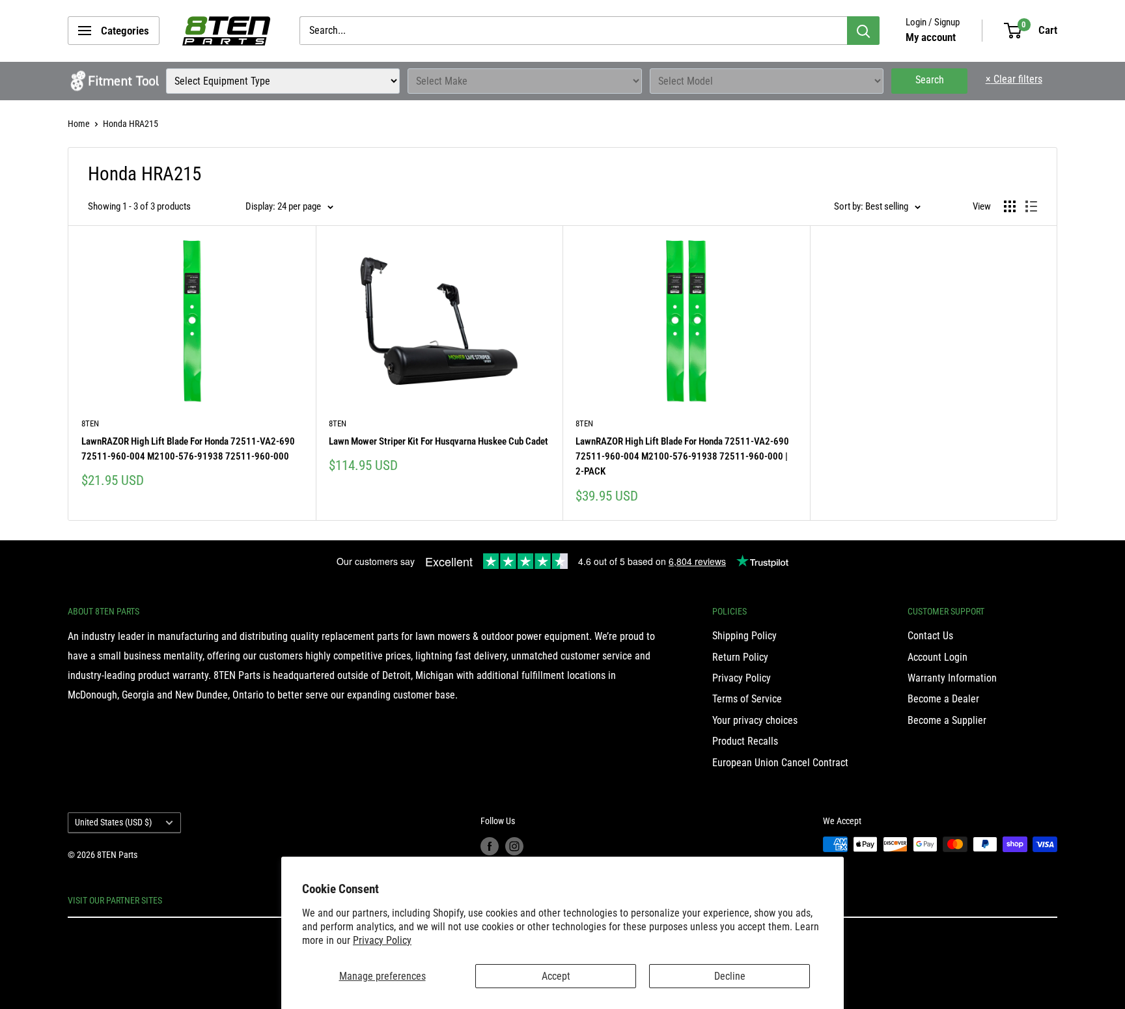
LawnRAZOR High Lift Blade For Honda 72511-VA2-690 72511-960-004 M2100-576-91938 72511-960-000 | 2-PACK (682, 456)
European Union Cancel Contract (780, 762)
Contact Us (930, 635)
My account (931, 37)
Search (929, 80)
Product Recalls (745, 741)
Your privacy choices (755, 720)
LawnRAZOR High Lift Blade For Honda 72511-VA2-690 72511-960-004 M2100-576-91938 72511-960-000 (188, 448)
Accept (556, 976)
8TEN (90, 423)
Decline (729, 976)
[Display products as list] (1031, 206)
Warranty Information (952, 678)
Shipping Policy (744, 635)
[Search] (863, 30)
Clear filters (1014, 79)
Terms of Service (747, 699)
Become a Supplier (947, 720)
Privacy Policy (382, 940)
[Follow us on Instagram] (514, 845)
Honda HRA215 (130, 123)
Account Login (937, 657)
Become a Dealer (943, 699)
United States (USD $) (113, 822)
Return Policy (740, 657)
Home (79, 123)
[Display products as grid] (1010, 206)
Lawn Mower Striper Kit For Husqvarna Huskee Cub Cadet (438, 441)
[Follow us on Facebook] (489, 845)
